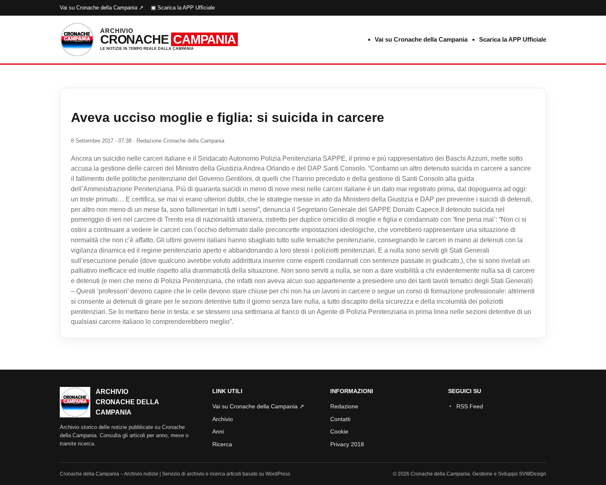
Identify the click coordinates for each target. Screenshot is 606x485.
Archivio (222, 419)
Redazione (344, 406)
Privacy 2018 (347, 444)
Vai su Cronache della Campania (421, 39)
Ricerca (222, 444)
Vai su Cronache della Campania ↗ (101, 8)
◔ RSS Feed (465, 406)
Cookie (339, 431)
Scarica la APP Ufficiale (512, 39)
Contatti (340, 419)
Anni (218, 431)
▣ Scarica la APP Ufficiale (183, 8)
